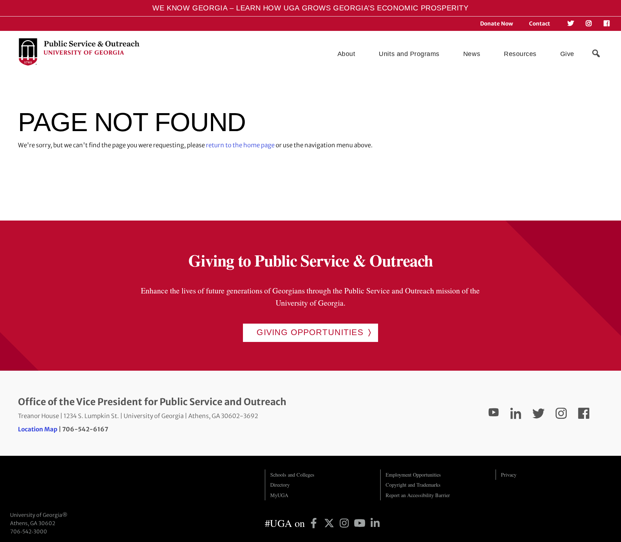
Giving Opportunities (310, 332)
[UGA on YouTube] (361, 523)
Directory (280, 484)
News (471, 53)
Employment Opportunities (413, 474)
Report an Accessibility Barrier (418, 495)
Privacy (508, 474)
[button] (596, 53)
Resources (520, 53)
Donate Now (496, 23)
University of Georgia (64, 483)
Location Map (38, 429)
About (346, 53)
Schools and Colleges (292, 474)
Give (567, 53)
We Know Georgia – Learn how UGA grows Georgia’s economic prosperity (310, 8)
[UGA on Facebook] (315, 523)
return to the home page (240, 145)
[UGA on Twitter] (330, 523)
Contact (539, 23)
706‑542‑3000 (28, 531)
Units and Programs (409, 53)
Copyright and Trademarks (413, 484)
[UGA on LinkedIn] (375, 523)
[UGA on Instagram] (345, 523)
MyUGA (279, 495)
